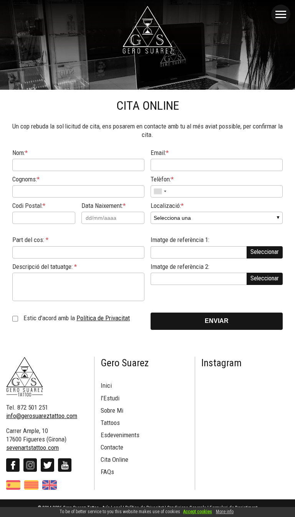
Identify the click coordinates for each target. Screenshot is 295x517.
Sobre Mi (112, 410)
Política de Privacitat (103, 318)
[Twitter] (47, 465)
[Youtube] (64, 465)
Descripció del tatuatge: (44, 266)
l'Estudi (110, 398)
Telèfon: (162, 179)
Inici (106, 385)
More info (225, 511)
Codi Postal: (28, 205)
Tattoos (110, 422)
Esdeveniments (120, 435)
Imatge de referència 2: (180, 266)
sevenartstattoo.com (32, 447)
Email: (160, 152)
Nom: (20, 152)
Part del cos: (30, 240)
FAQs (107, 472)
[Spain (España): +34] (160, 191)
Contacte (112, 447)
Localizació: (167, 205)
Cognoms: (26, 179)
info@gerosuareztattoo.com (41, 416)
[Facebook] (13, 465)
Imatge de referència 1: (180, 240)
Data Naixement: (103, 205)
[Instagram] (30, 465)
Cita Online (114, 459)
